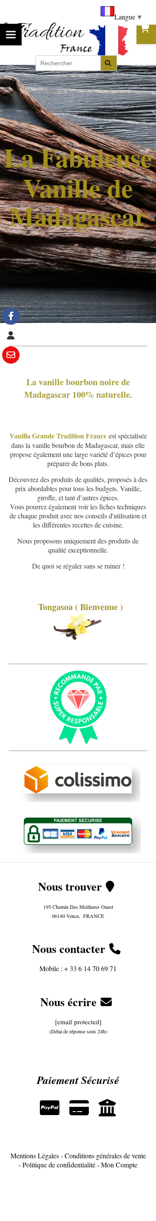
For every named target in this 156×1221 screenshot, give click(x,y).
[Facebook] (11, 316)
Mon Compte (119, 1164)
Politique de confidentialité (59, 1164)
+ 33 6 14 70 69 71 (90, 968)
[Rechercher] (109, 63)
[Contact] (11, 355)
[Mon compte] (11, 335)
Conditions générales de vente (105, 1155)
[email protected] (78, 1021)
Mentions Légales (34, 1155)
